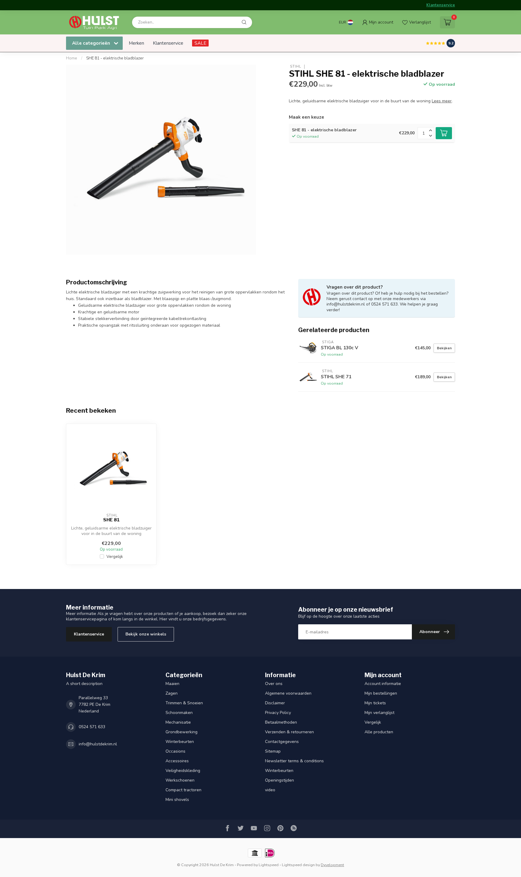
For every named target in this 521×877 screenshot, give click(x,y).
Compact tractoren (183, 790)
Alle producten (379, 732)
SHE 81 (111, 520)
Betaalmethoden (281, 722)
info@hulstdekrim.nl (98, 744)
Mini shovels (177, 799)
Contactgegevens (282, 741)
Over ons (274, 684)
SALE (200, 43)
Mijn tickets (375, 703)
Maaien (172, 684)
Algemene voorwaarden (288, 693)
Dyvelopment (332, 864)
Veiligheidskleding (183, 770)
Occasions (175, 751)
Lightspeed (269, 864)
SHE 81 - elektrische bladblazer (115, 58)
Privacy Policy (278, 712)
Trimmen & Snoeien (184, 703)
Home (71, 58)
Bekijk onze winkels (145, 634)
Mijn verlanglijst (379, 712)
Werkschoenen (180, 780)
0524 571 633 (92, 727)
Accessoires (177, 761)
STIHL (295, 66)
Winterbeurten (180, 741)
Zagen (172, 693)
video (270, 790)
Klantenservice (440, 5)
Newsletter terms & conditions (294, 761)
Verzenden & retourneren (289, 732)
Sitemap (273, 751)
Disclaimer (275, 703)
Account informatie (383, 684)
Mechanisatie (178, 722)
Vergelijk (114, 556)
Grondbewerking (181, 732)
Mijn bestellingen (381, 693)
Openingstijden (279, 780)
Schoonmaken (179, 712)
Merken (136, 43)
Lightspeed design (298, 864)
